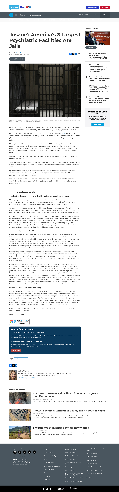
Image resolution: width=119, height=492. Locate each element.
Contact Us (47, 476)
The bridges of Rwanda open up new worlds (61, 427)
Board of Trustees (49, 462)
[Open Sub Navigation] (15, 20)
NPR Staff (36, 413)
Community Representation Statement (73, 463)
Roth (64, 133)
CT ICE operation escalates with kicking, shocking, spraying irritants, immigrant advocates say (99, 88)
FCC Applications (91, 460)
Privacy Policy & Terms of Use (73, 481)
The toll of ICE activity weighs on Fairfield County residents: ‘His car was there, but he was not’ (99, 99)
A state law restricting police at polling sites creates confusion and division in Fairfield (98, 56)
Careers (46, 473)
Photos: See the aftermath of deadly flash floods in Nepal (69, 410)
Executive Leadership (50, 456)
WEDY (26, 461)
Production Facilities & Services (95, 470)
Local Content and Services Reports (94, 474)
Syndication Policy (91, 463)
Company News (48, 452)
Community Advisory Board (52, 466)
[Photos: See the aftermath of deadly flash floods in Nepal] (20, 415)
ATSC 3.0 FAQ (26, 464)
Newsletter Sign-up (70, 452)
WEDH (14, 461)
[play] (11, 15)
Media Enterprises (49, 469)
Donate (105, 7)
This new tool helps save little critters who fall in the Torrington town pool (99, 78)
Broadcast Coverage (92, 453)
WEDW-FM (15, 462)
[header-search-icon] (83, 7)
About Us (46, 449)
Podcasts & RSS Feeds (71, 456)
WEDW (22, 461)
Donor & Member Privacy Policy (74, 478)
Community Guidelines (71, 467)
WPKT (24, 462)
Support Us (47, 479)
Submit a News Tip (70, 449)
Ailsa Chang (20, 53)
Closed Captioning (91, 456)
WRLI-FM (28, 462)
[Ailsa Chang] (13, 375)
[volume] (16, 15)
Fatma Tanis (36, 430)
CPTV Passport (69, 470)
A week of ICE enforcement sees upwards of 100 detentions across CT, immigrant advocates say (99, 68)
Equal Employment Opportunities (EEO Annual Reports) (74, 474)
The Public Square (91, 478)
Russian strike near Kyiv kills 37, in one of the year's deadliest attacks (65, 395)
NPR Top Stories (21, 359)
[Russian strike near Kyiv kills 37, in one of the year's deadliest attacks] (20, 398)
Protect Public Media (86, 20)
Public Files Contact (17, 464)
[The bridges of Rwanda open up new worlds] (20, 432)
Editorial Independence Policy (94, 467)
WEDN (18, 461)
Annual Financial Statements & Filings (95, 449)
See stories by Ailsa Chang (26, 378)
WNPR (20, 462)
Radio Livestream (70, 459)
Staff (45, 459)
